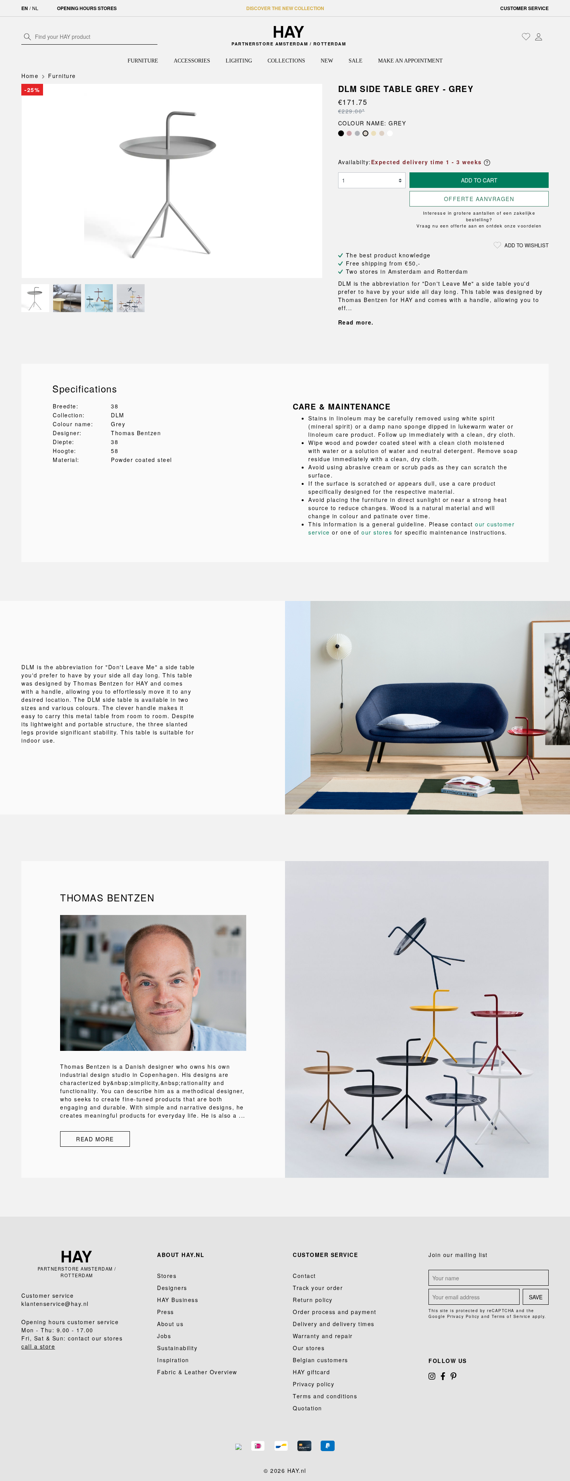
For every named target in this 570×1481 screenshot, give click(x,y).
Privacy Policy (463, 1316)
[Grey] (365, 133)
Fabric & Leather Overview (197, 1372)
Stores (166, 1276)
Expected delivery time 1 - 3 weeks (427, 162)
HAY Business (177, 1300)
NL (35, 8)
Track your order (318, 1288)
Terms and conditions (325, 1396)
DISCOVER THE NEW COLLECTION (285, 8)
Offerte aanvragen (479, 199)
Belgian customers (320, 1360)
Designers (172, 1288)
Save (535, 1297)
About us (170, 1324)
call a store (38, 1346)
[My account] (538, 36)
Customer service (524, 8)
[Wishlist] (526, 36)
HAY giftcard (311, 1372)
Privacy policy (313, 1384)
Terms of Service (511, 1316)
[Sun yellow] (374, 133)
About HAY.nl (180, 1255)
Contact (304, 1276)
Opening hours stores (87, 8)
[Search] (27, 36)
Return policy (313, 1300)
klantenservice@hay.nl (55, 1303)
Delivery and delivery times (334, 1324)
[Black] (341, 133)
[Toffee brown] (382, 133)
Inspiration (173, 1360)
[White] (390, 133)
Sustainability (177, 1348)
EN (24, 8)
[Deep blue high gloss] (357, 133)
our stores (376, 532)
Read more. (356, 322)
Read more (95, 1139)
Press (165, 1312)
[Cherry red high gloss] (349, 133)
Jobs (164, 1336)
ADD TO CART (479, 180)
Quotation (307, 1408)
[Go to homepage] (289, 32)
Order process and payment (335, 1312)
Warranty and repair (323, 1336)
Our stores (309, 1348)
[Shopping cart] (547, 37)
